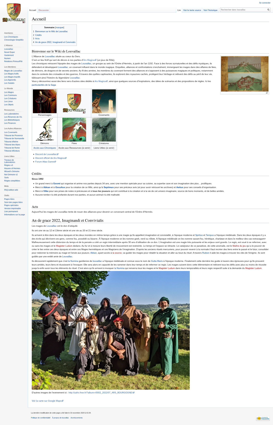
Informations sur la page (14, 215)
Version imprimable (12, 208)
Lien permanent (11, 211)
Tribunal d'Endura (12, 151)
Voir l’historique (210, 10)
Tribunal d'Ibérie (11, 142)
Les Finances (10, 123)
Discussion (44, 10)
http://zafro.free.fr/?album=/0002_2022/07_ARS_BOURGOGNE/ (101, 392)
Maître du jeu (239, 246)
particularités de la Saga (44, 85)
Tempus (210, 235)
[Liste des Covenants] (104, 101)
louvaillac (97, 261)
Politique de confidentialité (40, 418)
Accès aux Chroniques (44, 148)
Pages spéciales (11, 205)
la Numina (73, 261)
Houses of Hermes (12, 168)
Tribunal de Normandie (14, 138)
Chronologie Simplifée (14, 40)
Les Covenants (10, 132)
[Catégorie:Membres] (74, 103)
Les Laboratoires (11, 114)
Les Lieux (8, 101)
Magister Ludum (64, 246)
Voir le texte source (192, 10)
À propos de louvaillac (60, 418)
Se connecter (264, 3)
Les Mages (9, 92)
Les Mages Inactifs (12, 77)
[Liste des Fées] (74, 129)
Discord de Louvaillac (46, 154)
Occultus (60, 187)
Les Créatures (10, 98)
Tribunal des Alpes (12, 145)
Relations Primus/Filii (13, 61)
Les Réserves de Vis (13, 117)
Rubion (205, 253)
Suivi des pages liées (13, 202)
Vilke (46, 191)
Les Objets (8, 105)
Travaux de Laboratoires (9, 161)
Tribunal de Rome (12, 148)
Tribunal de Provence (13, 135)
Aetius (179, 187)
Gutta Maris (157, 261)
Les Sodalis (9, 83)
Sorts (6, 177)
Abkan (46, 187)
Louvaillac (50, 56)
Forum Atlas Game (44, 161)
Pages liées (9, 199)
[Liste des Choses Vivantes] (45, 101)
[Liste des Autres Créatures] (104, 129)
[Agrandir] (267, 93)
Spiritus (199, 235)
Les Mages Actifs (11, 74)
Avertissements (77, 418)
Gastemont (9, 55)
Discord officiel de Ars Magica (50, 158)
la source (117, 253)
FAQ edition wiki (11, 190)
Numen (7, 58)
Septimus (109, 187)
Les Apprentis (10, 80)
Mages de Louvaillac (13, 71)
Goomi (56, 183)
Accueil (32, 10)
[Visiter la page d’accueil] (14, 12)
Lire (179, 10)
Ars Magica (88, 60)
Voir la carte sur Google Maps (46, 401)
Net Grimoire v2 (11, 174)
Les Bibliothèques (12, 120)
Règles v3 (8, 165)
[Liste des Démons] (45, 129)
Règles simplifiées (12, 181)
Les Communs (10, 95)
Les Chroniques (11, 37)
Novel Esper (9, 52)
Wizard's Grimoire (11, 171)
